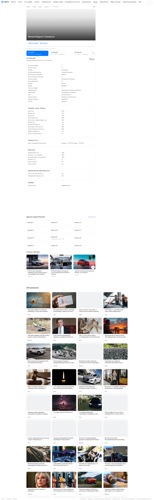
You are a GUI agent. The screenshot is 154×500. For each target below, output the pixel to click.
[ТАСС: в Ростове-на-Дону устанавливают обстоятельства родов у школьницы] (90, 330)
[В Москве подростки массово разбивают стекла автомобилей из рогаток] (38, 304)
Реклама (15, 498)
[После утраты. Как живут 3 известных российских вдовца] (90, 304)
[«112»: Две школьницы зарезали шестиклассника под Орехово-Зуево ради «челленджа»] (64, 381)
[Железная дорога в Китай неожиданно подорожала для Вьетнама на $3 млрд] (38, 458)
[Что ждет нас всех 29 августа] (64, 407)
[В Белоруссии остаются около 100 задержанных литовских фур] (115, 330)
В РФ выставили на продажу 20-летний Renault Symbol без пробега (60, 272)
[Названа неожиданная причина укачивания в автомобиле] (64, 432)
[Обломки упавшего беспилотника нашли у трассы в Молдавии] (38, 330)
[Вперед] (93, 53)
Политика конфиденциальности (143, 498)
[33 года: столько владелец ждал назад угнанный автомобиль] (115, 458)
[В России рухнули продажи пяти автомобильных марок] (38, 356)
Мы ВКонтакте (83, 498)
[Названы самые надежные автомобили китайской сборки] (38, 407)
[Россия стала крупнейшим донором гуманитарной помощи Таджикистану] (90, 432)
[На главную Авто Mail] (6, 2)
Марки (34, 6)
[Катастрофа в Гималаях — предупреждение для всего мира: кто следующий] (64, 356)
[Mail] (2, 2)
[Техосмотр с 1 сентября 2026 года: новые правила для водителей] (115, 304)
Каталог (28, 6)
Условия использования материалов (102, 498)
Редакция (90, 498)
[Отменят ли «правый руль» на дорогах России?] (90, 458)
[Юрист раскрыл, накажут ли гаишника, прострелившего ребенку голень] (38, 381)
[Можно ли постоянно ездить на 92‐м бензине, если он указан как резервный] (64, 484)
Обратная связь (116, 498)
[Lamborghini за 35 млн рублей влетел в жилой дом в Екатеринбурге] (64, 458)
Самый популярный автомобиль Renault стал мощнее (84, 271)
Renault (40, 6)
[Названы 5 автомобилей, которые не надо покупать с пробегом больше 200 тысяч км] (90, 381)
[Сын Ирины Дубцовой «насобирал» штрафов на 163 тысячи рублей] (90, 407)
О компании (9, 498)
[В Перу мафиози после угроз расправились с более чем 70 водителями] (115, 407)
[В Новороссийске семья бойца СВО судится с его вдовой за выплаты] (115, 484)
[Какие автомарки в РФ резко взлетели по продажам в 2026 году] (90, 484)
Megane (46, 6)
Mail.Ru (3, 498)
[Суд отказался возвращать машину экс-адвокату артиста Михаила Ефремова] (64, 330)
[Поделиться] (94, 6)
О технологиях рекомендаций (128, 498)
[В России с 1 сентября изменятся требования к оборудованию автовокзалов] (115, 381)
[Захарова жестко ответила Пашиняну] (38, 484)
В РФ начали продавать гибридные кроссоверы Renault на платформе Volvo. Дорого (37, 272)
